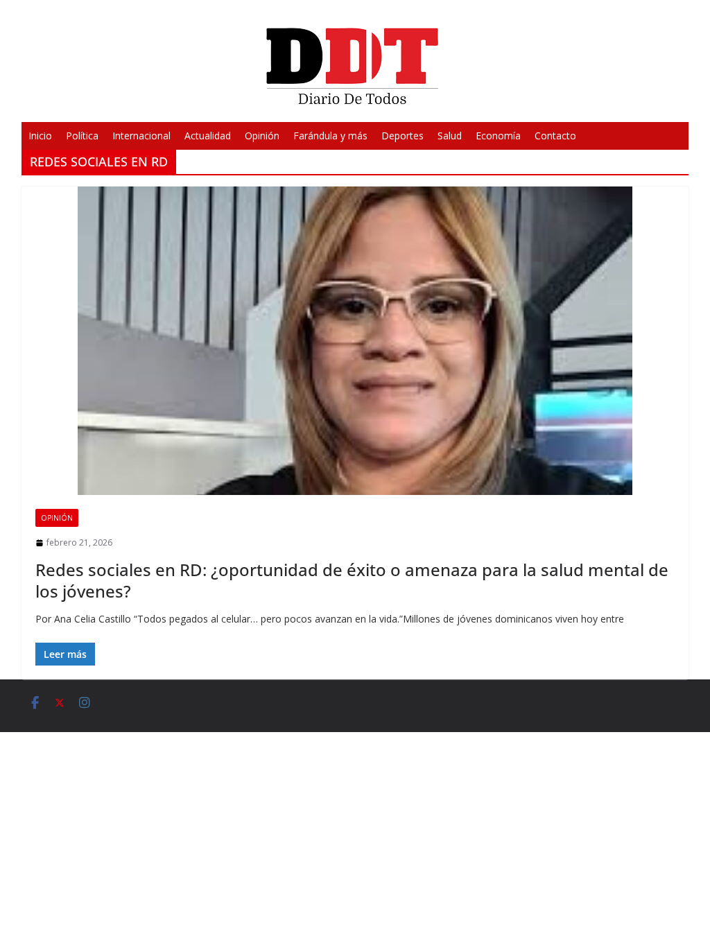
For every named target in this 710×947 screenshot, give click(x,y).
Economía (498, 135)
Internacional (141, 135)
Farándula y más (330, 135)
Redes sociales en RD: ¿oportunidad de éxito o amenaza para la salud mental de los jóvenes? (351, 580)
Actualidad (207, 135)
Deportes (402, 135)
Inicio (40, 135)
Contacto (555, 135)
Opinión (262, 135)
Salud (450, 135)
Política (82, 135)
